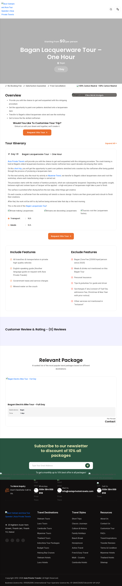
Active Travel (77, 548)
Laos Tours (42, 523)
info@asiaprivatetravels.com (77, 491)
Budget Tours (43, 548)
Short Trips (77, 519)
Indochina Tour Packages (48, 543)
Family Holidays (79, 533)
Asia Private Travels (16, 161)
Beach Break (77, 538)
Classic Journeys (79, 523)
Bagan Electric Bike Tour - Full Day (26, 404)
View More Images (94, 95)
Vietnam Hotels (44, 557)
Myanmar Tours (44, 533)
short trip (18, 168)
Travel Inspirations (108, 538)
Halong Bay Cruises (46, 553)
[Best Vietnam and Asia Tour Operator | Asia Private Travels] (8, 9)
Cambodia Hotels (79, 562)
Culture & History (79, 528)
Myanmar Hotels (107, 553)
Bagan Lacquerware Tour (36, 206)
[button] (61, 155)
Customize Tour (107, 528)
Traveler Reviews (107, 543)
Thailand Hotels (107, 557)
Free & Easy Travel (80, 553)
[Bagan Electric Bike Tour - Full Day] (61, 389)
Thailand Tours (43, 538)
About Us (104, 519)
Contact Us (105, 523)
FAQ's (102, 533)
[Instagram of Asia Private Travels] (23, 540)
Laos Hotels (42, 562)
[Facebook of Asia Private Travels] (7, 540)
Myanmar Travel (54, 176)
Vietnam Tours (43, 519)
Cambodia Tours (44, 528)
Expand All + (111, 143)
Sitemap (104, 562)
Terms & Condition (108, 548)
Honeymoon (77, 543)
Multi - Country (78, 557)
